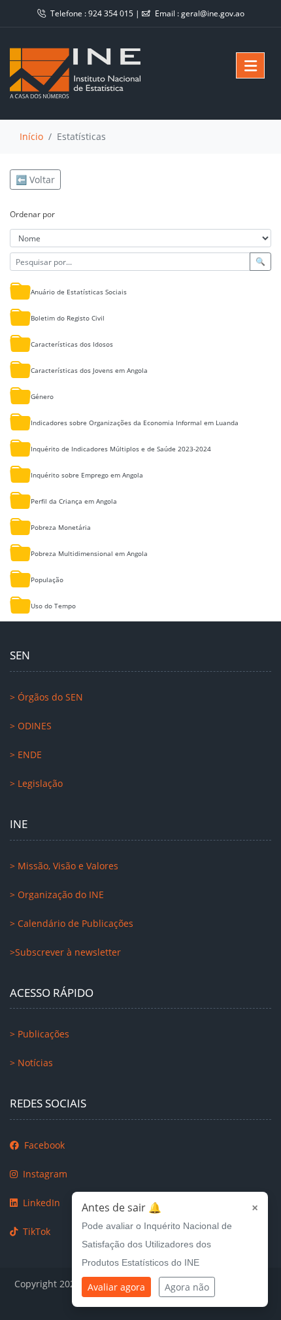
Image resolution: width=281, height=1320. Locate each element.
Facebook (43, 1145)
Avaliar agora (116, 1287)
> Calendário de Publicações (71, 923)
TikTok (35, 1231)
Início (31, 136)
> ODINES (31, 726)
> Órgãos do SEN (46, 697)
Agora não (187, 1287)
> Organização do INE (57, 894)
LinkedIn (40, 1202)
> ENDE (26, 754)
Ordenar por (32, 214)
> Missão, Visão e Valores (64, 866)
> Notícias (31, 1062)
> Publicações (39, 1034)
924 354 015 (111, 13)
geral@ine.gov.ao (212, 13)
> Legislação (36, 783)
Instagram (43, 1174)
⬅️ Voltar (35, 179)
